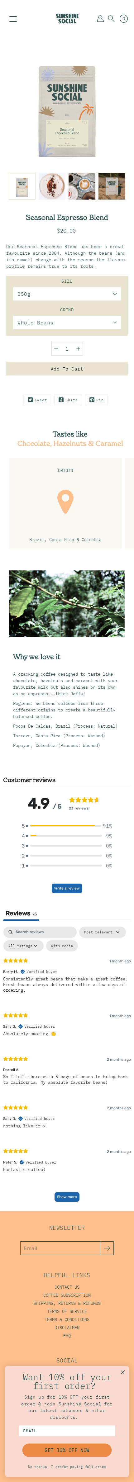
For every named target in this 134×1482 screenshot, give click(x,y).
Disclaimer (67, 1327)
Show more (67, 1197)
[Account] (100, 19)
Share (71, 400)
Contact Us (67, 1287)
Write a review (67, 888)
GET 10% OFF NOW (67, 1450)
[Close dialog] (122, 1372)
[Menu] (13, 19)
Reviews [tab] (21, 913)
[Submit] (107, 1248)
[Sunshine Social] (67, 18)
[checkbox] (62, 945)
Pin (100, 400)
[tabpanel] (67, 1067)
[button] (111, 18)
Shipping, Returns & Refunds (67, 1303)
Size (66, 281)
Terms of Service (67, 1311)
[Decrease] (56, 349)
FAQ (67, 1335)
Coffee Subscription (67, 1295)
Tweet (41, 400)
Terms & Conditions (67, 1319)
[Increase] (78, 349)
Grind (67, 310)
